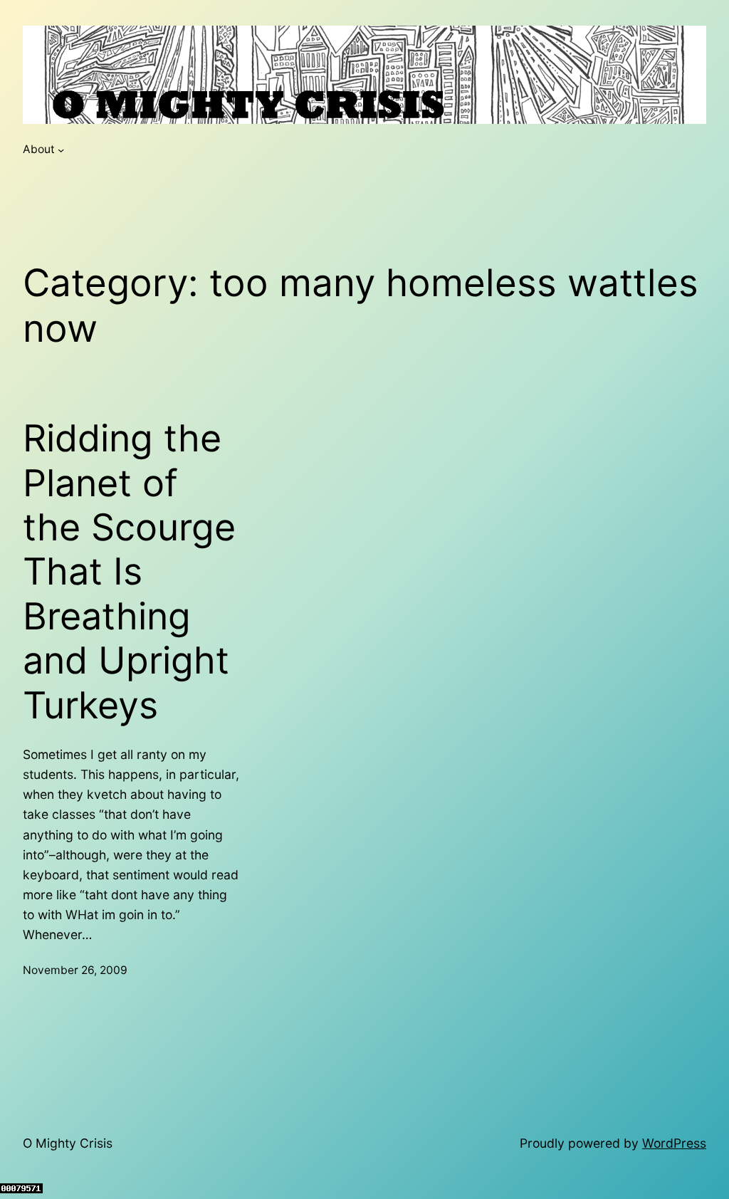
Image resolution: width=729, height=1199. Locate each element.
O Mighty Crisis (67, 1143)
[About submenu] (61, 150)
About (39, 149)
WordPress (674, 1143)
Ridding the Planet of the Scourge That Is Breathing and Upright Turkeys (129, 572)
